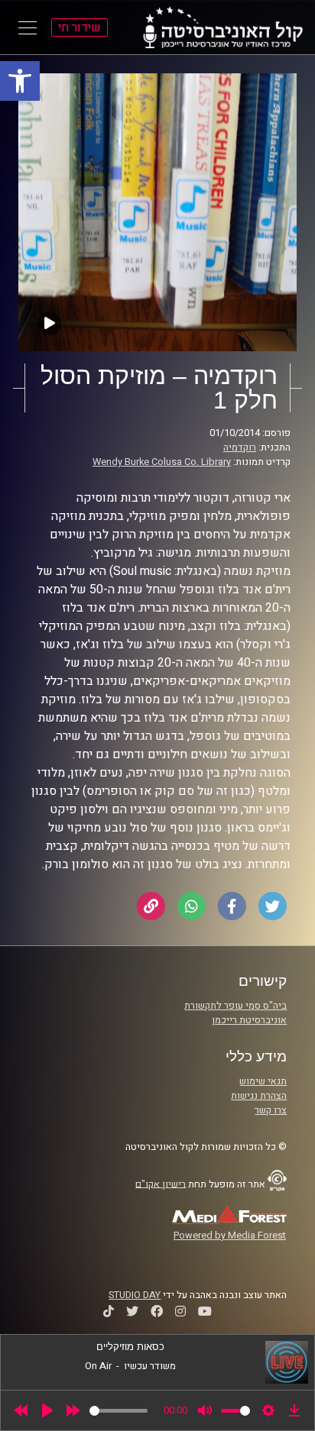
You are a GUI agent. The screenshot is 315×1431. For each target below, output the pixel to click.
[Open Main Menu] (27, 27)
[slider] (118, 1411)
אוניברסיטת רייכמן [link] (249, 1020)
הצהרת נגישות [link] (259, 1096)
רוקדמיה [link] (239, 447)
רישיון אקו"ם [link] (160, 1183)
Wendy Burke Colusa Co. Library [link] (162, 462)
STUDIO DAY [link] (135, 1295)
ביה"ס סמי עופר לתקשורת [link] (235, 1006)
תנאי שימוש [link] (263, 1081)
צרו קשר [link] (271, 1110)
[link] (20, 81)
